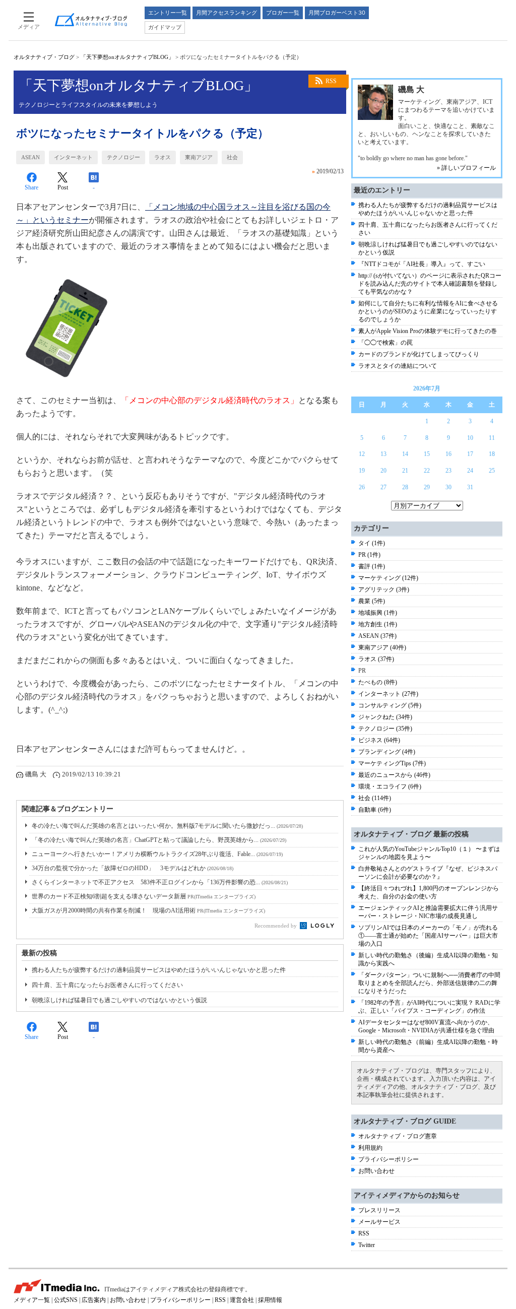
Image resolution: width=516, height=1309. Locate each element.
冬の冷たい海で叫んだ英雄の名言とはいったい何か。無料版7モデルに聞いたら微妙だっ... (167, 825)
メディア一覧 (32, 1299)
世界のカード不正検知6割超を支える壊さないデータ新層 (143, 896)
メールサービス (379, 1221)
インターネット (73, 157)
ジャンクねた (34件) (385, 717)
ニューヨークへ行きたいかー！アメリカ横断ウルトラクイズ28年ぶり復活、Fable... (157, 854)
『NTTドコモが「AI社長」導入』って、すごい (421, 264)
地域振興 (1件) (377, 612)
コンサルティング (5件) (389, 705)
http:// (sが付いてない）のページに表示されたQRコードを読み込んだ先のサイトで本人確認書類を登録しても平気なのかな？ (429, 283)
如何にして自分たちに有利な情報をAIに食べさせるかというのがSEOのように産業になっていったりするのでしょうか (428, 311)
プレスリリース (379, 1210)
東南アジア (199, 157)
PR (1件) (369, 554)
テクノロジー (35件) (385, 728)
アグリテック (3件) (383, 589)
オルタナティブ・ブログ (44, 57)
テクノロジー (123, 157)
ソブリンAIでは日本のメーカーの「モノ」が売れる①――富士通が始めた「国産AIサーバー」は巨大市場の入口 (428, 935)
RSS (331, 81)
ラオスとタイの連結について (397, 365)
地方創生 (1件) (377, 624)
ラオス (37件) (376, 659)
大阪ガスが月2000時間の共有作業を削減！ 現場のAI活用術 (148, 910)
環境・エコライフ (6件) (389, 786)
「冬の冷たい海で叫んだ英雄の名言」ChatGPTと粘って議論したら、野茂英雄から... (159, 839)
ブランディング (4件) (386, 751)
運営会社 (242, 1299)
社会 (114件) (374, 798)
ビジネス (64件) (379, 740)
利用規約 (370, 1147)
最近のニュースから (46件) (394, 774)
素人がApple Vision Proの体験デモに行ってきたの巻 (427, 331)
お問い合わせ (376, 1170)
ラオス (162, 157)
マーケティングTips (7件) (392, 763)
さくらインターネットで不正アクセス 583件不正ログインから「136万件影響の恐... (160, 882)
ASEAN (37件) (377, 635)
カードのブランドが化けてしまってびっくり (418, 354)
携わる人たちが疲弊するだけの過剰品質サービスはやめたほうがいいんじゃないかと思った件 (159, 969)
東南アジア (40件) (382, 647)
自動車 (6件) (374, 809)
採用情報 (270, 1299)
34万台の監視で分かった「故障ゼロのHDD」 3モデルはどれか (132, 868)
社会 (232, 157)
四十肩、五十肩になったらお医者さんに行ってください (107, 985)
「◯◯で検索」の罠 (385, 342)
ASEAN (30, 157)
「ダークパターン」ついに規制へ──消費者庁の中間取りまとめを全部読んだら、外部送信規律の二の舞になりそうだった (429, 983)
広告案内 (94, 1299)
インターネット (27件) (388, 693)
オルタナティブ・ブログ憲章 (397, 1136)
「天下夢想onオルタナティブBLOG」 (127, 57)
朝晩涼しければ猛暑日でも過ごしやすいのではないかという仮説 (119, 1000)
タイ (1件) (371, 543)
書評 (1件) (371, 566)
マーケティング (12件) (388, 577)
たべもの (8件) (377, 682)
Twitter (366, 1245)
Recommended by (276, 926)
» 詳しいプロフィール (466, 167)
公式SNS (66, 1299)
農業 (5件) (371, 601)
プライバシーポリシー (388, 1159)
